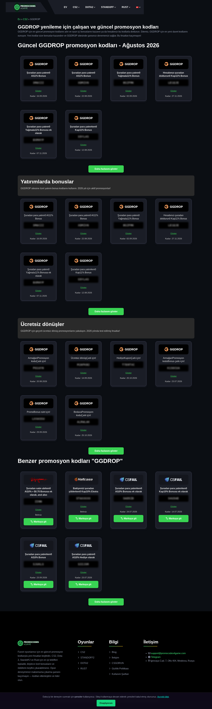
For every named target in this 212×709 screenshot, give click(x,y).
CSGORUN (118, 663)
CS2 (75, 7)
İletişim (115, 657)
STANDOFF (107, 7)
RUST (125, 7)
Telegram (156, 657)
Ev (19, 19)
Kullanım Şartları (120, 674)
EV (65, 7)
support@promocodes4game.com (168, 653)
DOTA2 (89, 7)
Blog (114, 652)
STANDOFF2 (87, 657)
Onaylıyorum (106, 703)
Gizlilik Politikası (120, 668)
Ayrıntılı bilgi (163, 696)
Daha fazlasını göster (106, 169)
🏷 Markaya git (38, 521)
